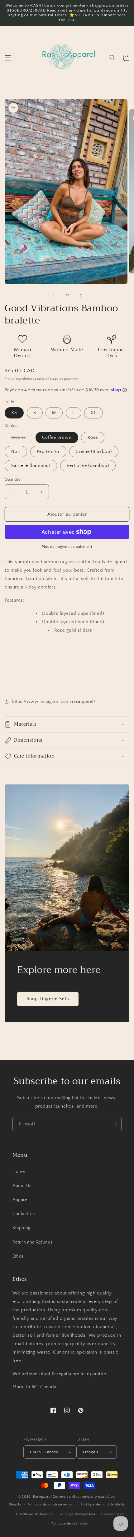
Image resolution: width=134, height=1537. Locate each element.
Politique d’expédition (77, 1514)
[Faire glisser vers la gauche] (53, 295)
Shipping (21, 1227)
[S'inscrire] (114, 1124)
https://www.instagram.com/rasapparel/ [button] (53, 701)
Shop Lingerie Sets (47, 998)
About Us (21, 1185)
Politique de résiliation (70, 1523)
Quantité (13, 479)
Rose (93, 437)
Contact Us (23, 1213)
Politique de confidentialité (102, 1504)
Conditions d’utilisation (35, 1514)
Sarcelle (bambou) (30, 465)
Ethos (18, 1256)
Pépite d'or (48, 451)
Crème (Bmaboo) (94, 451)
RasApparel (42, 1497)
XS (14, 412)
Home (18, 1171)
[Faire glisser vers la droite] (81, 295)
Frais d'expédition (18, 379)
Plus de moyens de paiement (67, 547)
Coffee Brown (57, 437)
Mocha (21, 439)
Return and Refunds (32, 1242)
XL (93, 412)
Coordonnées (112, 1514)
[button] (8, 58)
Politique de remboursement (51, 1504)
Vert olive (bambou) (88, 465)
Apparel (20, 1199)
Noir (16, 451)
